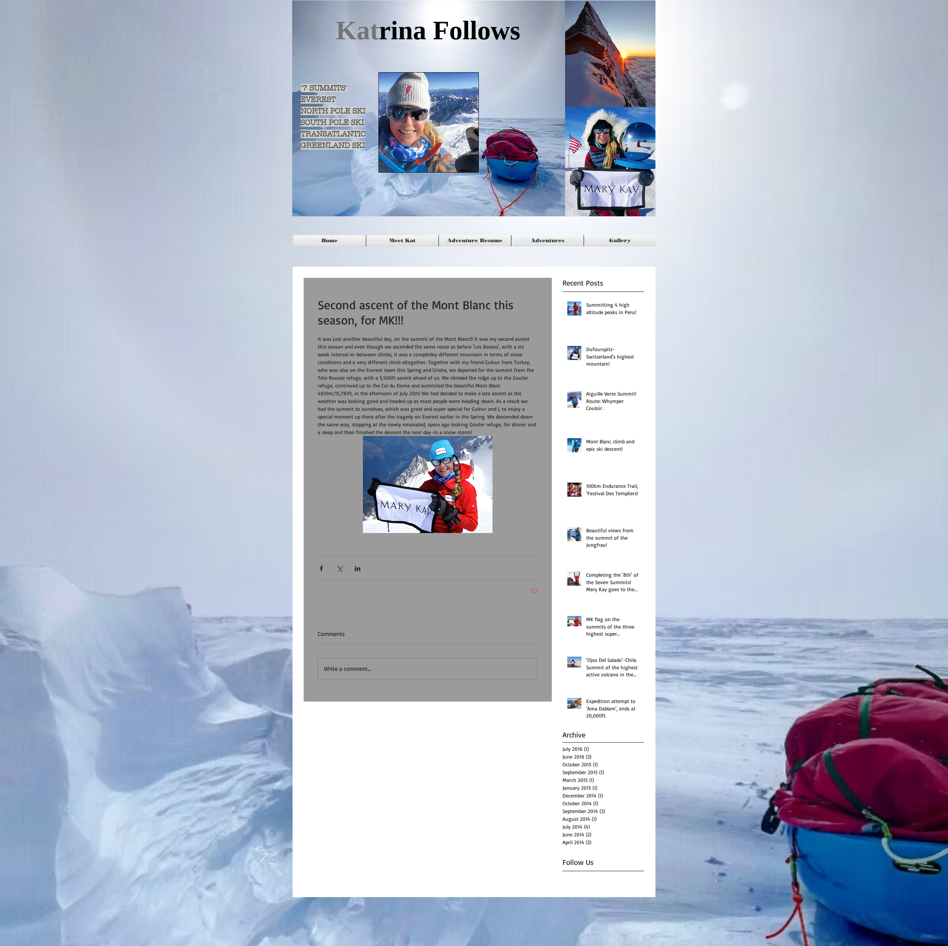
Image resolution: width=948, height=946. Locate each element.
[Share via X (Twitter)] (339, 568)
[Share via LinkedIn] (357, 568)
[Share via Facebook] (321, 568)
